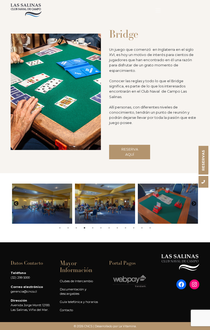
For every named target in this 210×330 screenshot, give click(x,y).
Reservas (203, 160)
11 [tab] (142, 228)
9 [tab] (125, 228)
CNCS (88, 326)
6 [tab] (101, 228)
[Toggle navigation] (158, 10)
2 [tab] (68, 228)
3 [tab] (76, 228)
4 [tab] (84, 228)
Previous (16, 204)
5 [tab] (92, 228)
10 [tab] (133, 228)
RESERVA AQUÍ (129, 152)
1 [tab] (60, 228)
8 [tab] (117, 228)
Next (194, 204)
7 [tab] (109, 228)
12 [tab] (150, 228)
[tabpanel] (42, 204)
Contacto (66, 310)
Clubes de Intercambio (76, 281)
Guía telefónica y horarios (79, 302)
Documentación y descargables (73, 291)
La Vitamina (127, 326)
